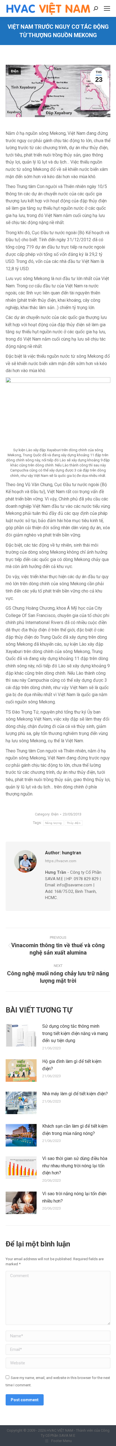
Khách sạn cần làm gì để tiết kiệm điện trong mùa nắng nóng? (75, 1129)
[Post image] (21, 1035)
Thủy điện (74, 822)
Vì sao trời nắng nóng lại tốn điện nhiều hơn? (74, 1197)
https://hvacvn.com (60, 861)
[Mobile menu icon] (107, 8)
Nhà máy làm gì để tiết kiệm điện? (75, 1093)
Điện (14, 71)
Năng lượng (53, 822)
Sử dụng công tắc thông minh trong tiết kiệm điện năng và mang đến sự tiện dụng (75, 1033)
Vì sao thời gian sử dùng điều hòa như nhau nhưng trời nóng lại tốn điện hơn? (74, 1165)
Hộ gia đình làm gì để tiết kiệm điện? (71, 1065)
